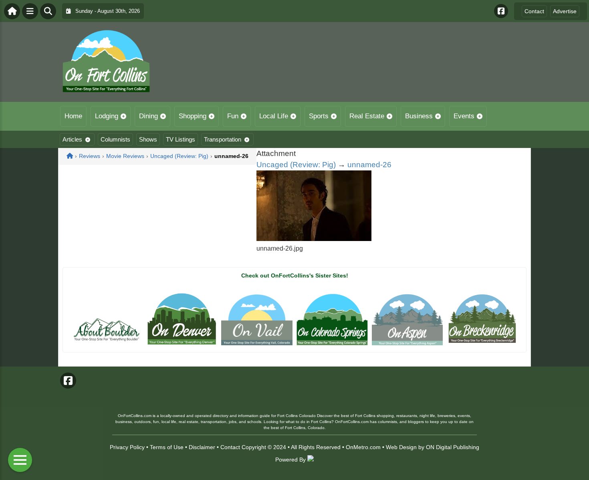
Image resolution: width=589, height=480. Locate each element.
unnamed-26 (369, 164)
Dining (148, 116)
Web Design (401, 447)
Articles (72, 139)
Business (419, 116)
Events (464, 116)
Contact (534, 11)
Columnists (115, 139)
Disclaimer (202, 447)
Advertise (565, 11)
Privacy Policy (127, 447)
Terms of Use (167, 447)
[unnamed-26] (313, 238)
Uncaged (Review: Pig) (296, 164)
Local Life (273, 116)
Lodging (106, 116)
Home (73, 116)
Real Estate (366, 116)
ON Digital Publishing (452, 447)
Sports (319, 116)
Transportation (222, 139)
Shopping (192, 116)
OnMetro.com (363, 447)
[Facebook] (501, 11)
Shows (148, 139)
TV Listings (180, 139)
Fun (232, 116)
